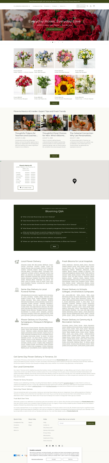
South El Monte (40, 281)
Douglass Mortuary (42, 310)
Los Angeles (36, 274)
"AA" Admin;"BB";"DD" (68, 295)
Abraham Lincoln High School (76, 305)
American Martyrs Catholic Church (36, 341)
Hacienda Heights (32, 269)
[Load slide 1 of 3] (50, 42)
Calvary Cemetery (40, 301)
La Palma (36, 273)
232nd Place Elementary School (81, 298)
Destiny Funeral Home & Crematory (43, 308)
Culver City (49, 266)
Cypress (23, 268)
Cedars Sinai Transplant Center (80, 281)
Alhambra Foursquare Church (33, 334)
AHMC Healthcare (67, 264)
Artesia (29, 264)
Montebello (28, 276)
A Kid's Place (85, 301)
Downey (28, 268)
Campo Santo (49, 301)
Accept (54, 459)
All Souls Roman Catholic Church (42, 337)
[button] (47, 6)
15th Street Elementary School (82, 296)
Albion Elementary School (79, 315)
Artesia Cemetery (26, 300)
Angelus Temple (30, 344)
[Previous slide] (46, 42)
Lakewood (42, 273)
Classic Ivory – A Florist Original (84, 99)
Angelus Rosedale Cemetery (44, 298)
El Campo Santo (34, 311)
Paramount (29, 278)
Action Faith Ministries (32, 329)
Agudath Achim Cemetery (45, 295)
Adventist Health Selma (81, 264)
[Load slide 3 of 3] (55, 42)
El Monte (43, 268)
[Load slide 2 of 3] (53, 42)
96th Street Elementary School (75, 300)
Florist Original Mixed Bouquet (63, 99)
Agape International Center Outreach (31, 332)
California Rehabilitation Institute (71, 279)
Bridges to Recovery (84, 271)
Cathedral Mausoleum (46, 303)
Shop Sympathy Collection (54, 31)
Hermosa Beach (25, 271)
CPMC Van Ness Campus (75, 276)
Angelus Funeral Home (28, 298)
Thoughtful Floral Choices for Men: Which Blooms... (54, 134)
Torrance (33, 283)
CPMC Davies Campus (74, 274)
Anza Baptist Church (36, 347)
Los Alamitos (29, 274)
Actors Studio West (88, 306)
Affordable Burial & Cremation (29, 295)
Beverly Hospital (72, 271)
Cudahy (43, 266)
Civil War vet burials (39, 305)
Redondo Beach (30, 279)
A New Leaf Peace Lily (40, 99)
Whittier (29, 284)
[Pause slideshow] (62, 42)
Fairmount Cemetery (27, 313)
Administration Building (87, 308)
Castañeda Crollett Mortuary (29, 303)
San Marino (46, 279)
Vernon (47, 283)
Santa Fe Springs (30, 281)
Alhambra (24, 264)
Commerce (30, 266)
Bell (33, 264)
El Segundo (49, 268)
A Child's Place (88, 300)
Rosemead (39, 279)
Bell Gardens (38, 264)
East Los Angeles (35, 268)
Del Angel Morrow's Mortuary (38, 306)
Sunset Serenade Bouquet (62, 72)
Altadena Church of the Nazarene (31, 339)
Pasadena (35, 278)
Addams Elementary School (70, 308)
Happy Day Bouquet (81, 72)
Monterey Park (36, 276)
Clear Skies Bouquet (40, 72)
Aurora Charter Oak (68, 268)
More (54, 246)
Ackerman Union (77, 306)
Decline (70, 459)
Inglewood (24, 273)
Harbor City (42, 269)
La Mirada (30, 273)
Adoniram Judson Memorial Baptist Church (39, 331)
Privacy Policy (75, 455)
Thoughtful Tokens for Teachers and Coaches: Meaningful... (25, 134)
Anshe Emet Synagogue (34, 346)
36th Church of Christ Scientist (29, 327)
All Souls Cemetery (27, 296)
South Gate (49, 281)
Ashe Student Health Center (85, 266)
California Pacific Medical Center (83, 278)
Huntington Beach (36, 271)
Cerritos (23, 266)
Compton (36, 266)
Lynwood (43, 274)
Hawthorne (50, 269)
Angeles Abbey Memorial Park (43, 296)
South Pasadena (25, 283)
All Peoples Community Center (30, 336)
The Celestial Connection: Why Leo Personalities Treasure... (81, 134)
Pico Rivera (42, 278)
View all (54, 103)
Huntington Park (48, 271)
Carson (51, 264)
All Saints (43, 336)
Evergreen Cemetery (47, 311)
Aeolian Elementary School (70, 311)
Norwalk (43, 276)
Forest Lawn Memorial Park (41, 313)
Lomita (48, 273)
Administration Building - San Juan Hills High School (78, 310)
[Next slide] (58, 42)
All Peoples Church (47, 334)
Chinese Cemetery (26, 305)
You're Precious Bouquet (21, 99)
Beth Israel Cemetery (40, 300)
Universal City (41, 283)
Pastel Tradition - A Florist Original (23, 72)
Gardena (23, 269)
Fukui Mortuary (48, 315)
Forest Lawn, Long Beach (37, 315)
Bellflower (45, 264)
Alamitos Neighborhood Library (75, 313)
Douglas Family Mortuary (28, 310)
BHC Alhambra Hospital (82, 268)
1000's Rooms (81, 295)
